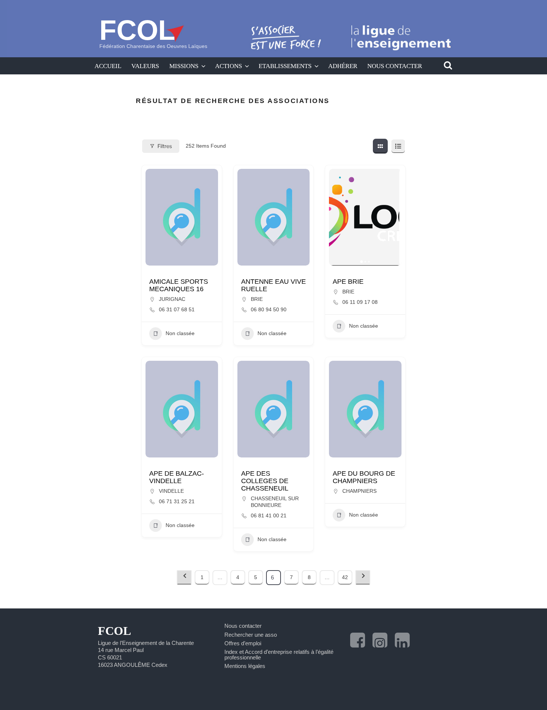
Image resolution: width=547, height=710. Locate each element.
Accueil (108, 66)
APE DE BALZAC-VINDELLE (176, 477)
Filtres (164, 146)
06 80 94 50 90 (269, 309)
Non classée (180, 333)
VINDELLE (171, 491)
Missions (183, 66)
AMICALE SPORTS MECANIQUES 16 (178, 285)
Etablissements (285, 66)
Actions (228, 66)
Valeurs (145, 66)
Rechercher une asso (250, 635)
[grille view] (380, 146)
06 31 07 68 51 (177, 309)
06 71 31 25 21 (177, 501)
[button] (338, 217)
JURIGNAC (172, 299)
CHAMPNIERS (359, 491)
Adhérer (342, 66)
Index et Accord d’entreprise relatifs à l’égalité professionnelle (278, 655)
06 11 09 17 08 (360, 302)
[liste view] (398, 146)
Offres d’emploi (242, 643)
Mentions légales (244, 666)
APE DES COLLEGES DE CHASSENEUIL (264, 481)
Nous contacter (394, 66)
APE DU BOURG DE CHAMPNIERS (364, 477)
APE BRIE (348, 281)
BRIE (257, 299)
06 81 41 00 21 (269, 515)
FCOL (137, 30)
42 (345, 577)
